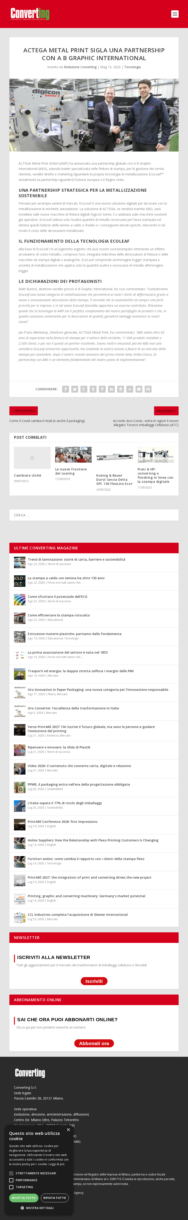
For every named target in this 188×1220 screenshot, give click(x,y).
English (51, 826)
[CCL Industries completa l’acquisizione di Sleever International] (19, 917)
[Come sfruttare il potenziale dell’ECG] (19, 599)
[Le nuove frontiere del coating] (73, 454)
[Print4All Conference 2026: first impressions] (19, 824)
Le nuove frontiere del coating (71, 471)
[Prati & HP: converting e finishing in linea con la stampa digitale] (156, 454)
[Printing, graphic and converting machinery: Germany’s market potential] (19, 899)
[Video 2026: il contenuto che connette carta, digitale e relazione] (19, 769)
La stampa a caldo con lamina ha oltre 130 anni (66, 578)
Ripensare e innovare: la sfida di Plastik (59, 747)
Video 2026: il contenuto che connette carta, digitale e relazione (79, 766)
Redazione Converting (80, 67)
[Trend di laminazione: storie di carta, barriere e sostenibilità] (19, 562)
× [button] (68, 1130)
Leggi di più (56, 1164)
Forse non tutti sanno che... (65, 583)
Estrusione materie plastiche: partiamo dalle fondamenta (75, 634)
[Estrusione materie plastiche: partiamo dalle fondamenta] (19, 637)
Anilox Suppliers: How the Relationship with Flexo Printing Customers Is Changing (93, 840)
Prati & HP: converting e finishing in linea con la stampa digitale (156, 475)
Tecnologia (132, 67)
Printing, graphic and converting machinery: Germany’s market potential (86, 896)
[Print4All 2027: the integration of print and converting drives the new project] (19, 880)
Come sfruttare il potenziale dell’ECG (57, 596)
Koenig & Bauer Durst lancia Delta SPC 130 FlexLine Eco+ (114, 479)
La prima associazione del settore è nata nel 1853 (68, 652)
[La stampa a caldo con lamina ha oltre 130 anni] (19, 581)
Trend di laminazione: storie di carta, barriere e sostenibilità (76, 559)
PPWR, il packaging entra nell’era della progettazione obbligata (79, 784)
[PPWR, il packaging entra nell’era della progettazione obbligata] (19, 787)
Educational (55, 620)
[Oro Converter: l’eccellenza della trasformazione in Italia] (19, 711)
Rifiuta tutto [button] (54, 1198)
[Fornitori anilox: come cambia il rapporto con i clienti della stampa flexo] (19, 862)
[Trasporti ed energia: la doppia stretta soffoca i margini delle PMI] (19, 674)
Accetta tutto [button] (24, 1198)
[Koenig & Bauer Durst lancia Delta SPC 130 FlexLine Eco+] (114, 458)
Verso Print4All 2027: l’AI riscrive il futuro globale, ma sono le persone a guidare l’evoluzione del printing (91, 729)
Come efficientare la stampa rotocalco (59, 615)
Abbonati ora (94, 1043)
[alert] (39, 1170)
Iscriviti (94, 981)
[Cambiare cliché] (32, 458)
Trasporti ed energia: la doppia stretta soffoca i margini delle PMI (81, 671)
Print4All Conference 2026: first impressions (62, 821)
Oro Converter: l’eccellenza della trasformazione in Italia (73, 708)
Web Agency (75, 1193)
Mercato (53, 675)
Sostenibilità (55, 789)
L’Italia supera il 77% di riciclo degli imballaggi (65, 803)
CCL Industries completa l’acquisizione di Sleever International (78, 914)
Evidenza (52, 735)
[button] (39, 1208)
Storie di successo (59, 564)
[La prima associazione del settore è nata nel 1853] (19, 655)
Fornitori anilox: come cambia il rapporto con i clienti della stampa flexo (86, 859)
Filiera (51, 694)
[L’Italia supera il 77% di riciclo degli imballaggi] (19, 806)
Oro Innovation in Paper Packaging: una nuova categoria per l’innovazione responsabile (98, 689)
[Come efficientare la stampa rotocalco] (19, 618)
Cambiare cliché (27, 475)
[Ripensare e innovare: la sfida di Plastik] (19, 750)
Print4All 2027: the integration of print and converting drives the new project (90, 877)
